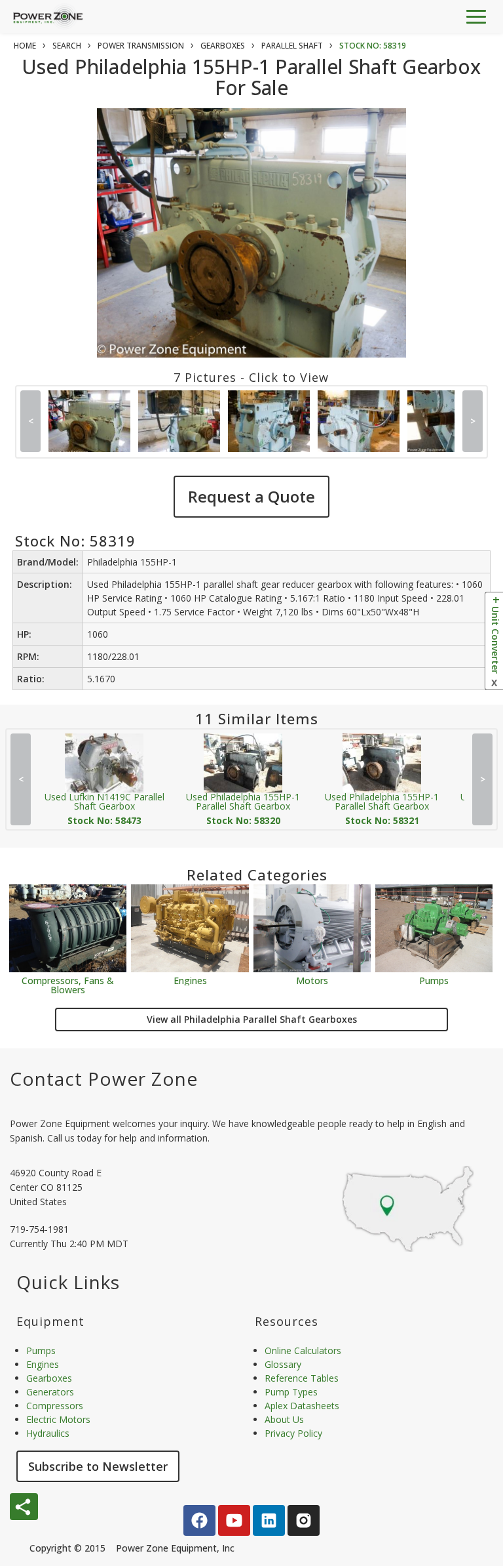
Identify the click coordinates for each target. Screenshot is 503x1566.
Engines (190, 979)
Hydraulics (47, 1433)
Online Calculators (303, 1350)
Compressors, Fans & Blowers (68, 984)
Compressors (54, 1405)
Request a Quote (251, 496)
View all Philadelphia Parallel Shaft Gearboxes (252, 1019)
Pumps (434, 979)
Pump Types (291, 1392)
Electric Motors (58, 1419)
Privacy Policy (293, 1433)
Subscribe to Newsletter (98, 1466)
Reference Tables (302, 1378)
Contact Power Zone (104, 1078)
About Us (284, 1419)
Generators (50, 1392)
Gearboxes (49, 1378)
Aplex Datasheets (302, 1405)
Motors (312, 979)
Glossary (283, 1364)
